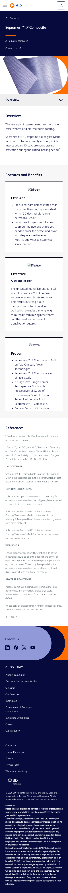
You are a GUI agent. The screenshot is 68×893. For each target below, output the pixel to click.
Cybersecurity (12, 731)
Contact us (11, 745)
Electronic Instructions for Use (21, 681)
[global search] (61, 5)
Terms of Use (12, 765)
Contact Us (11, 48)
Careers (9, 724)
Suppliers (10, 688)
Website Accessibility (16, 771)
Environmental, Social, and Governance (19, 709)
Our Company (12, 694)
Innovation (11, 701)
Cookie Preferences (15, 752)
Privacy (9, 758)
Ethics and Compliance (17, 718)
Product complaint (15, 675)
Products (13, 18)
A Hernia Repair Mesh (16, 41)
